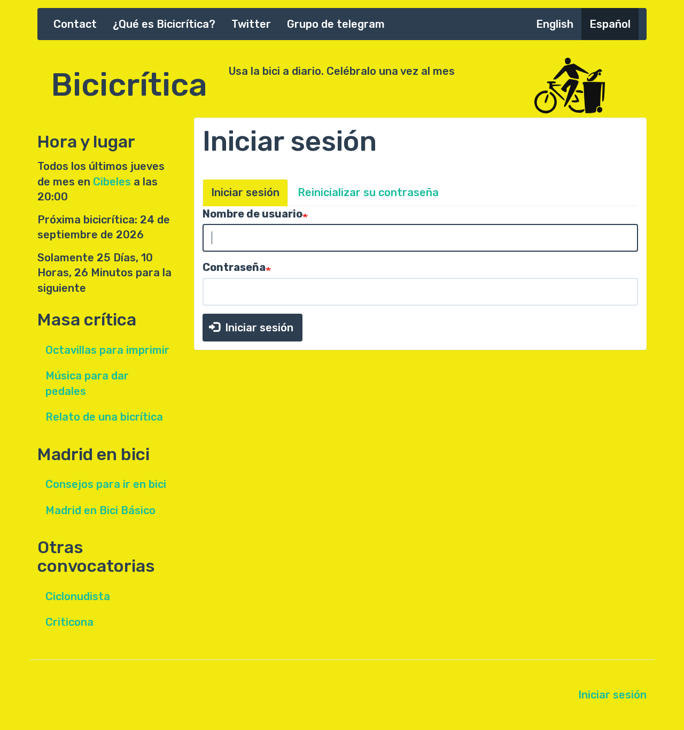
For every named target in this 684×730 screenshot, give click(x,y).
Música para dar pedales (87, 383)
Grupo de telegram (336, 24)
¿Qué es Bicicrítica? (164, 24)
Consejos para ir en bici (105, 484)
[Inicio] (588, 86)
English (554, 24)
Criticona (69, 622)
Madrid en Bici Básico (100, 510)
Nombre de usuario (252, 213)
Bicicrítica (129, 79)
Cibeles (112, 181)
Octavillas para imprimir (107, 350)
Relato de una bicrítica (104, 416)
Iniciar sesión (245, 192)
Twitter (251, 24)
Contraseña (234, 267)
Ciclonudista (77, 596)
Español (610, 24)
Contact (75, 24)
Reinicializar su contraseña (368, 192)
